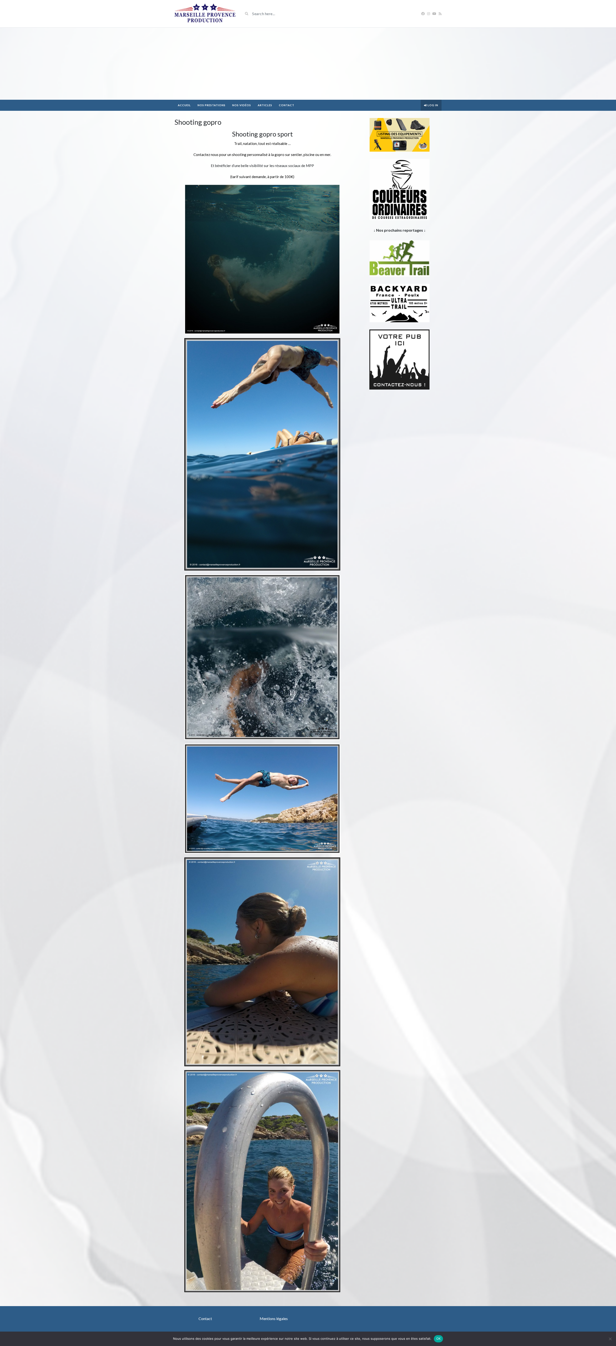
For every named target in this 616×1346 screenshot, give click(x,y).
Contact (286, 105)
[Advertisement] (308, 63)
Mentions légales (274, 1318)
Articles (265, 105)
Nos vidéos (241, 105)
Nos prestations (211, 105)
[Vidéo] (205, 14)
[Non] (610, 1338)
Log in (432, 105)
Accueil (184, 105)
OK (438, 1338)
